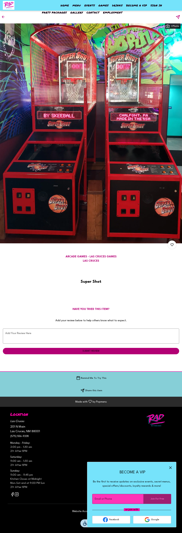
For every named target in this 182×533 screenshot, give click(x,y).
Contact (93, 12)
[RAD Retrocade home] (19, 5)
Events (89, 5)
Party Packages (54, 12)
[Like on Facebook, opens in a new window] (12, 495)
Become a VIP (136, 5)
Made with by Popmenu (55, 401)
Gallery (76, 12)
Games (103, 5)
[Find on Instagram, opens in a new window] (17, 495)
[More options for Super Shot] (172, 244)
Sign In (156, 5)
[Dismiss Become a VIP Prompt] (170, 467)
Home (65, 5)
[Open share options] (178, 17)
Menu (77, 5)
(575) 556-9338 (19, 436)
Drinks (117, 5)
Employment (113, 12)
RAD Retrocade (155, 420)
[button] (4, 16)
